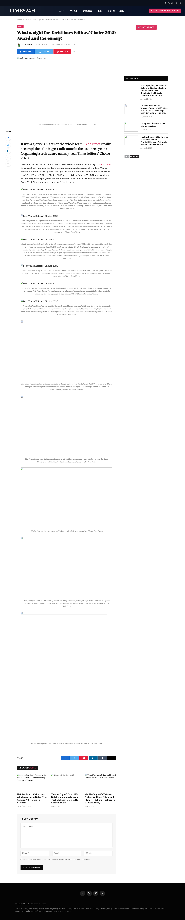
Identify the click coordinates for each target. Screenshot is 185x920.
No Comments (57, 44)
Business (87, 11)
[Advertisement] (146, 53)
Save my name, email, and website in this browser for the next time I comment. (56, 860)
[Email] (8, 163)
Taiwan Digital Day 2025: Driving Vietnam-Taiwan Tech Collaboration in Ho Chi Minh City (64, 798)
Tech (121, 11)
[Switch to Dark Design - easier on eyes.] (176, 3)
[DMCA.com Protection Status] (132, 157)
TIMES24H (25, 904)
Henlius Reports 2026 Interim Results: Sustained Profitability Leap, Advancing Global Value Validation (154, 141)
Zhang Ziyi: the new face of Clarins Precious (153, 124)
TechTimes (92, 144)
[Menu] (5, 11)
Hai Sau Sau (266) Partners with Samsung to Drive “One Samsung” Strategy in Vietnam (32, 798)
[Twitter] (8, 144)
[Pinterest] (8, 157)
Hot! (61, 11)
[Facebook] (8, 138)
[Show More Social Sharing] (74, 51)
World (73, 11)
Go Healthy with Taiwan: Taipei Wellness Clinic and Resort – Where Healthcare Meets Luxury (100, 798)
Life (100, 11)
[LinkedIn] (8, 151)
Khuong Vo (29, 44)
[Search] (180, 3)
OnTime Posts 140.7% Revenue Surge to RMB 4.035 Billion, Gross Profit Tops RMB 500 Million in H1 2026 (154, 109)
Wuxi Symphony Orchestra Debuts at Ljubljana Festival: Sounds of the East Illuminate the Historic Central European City (153, 90)
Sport (111, 11)
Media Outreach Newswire (165, 11)
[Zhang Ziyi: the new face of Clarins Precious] (131, 127)
